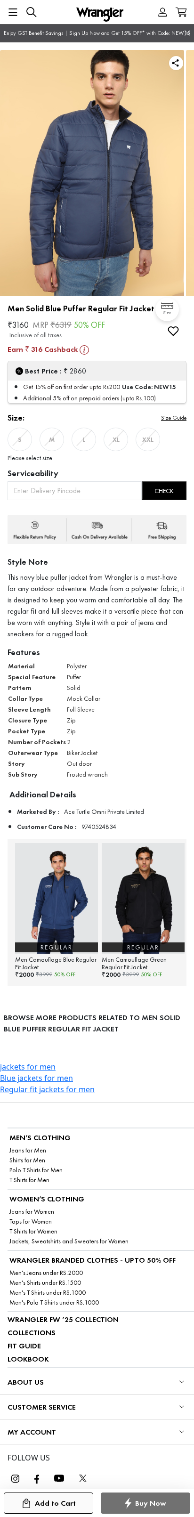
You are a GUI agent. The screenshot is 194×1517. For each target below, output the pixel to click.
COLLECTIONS (32, 1333)
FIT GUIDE (24, 1346)
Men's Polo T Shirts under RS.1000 (54, 1302)
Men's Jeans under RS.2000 (46, 1273)
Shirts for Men (27, 1160)
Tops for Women (30, 1221)
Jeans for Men (27, 1150)
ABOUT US (26, 1382)
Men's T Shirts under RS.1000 (47, 1293)
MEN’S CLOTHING (40, 1138)
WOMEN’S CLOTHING (46, 1199)
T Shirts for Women (33, 1231)
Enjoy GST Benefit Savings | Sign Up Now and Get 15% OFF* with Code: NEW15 (97, 33)
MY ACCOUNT (32, 1432)
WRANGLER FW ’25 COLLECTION (63, 1319)
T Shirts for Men (29, 1180)
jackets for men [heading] (28, 1067)
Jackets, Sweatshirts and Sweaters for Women (69, 1241)
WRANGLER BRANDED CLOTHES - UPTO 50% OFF (92, 1260)
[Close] (187, 33)
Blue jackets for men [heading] (36, 1078)
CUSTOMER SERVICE (42, 1407)
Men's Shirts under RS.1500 (45, 1283)
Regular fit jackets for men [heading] (47, 1089)
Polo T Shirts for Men (36, 1170)
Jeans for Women (31, 1212)
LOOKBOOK (28, 1359)
